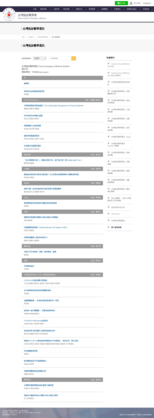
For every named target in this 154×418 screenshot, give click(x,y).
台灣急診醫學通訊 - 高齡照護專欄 (118, 181)
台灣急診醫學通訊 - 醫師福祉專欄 (118, 190)
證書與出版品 (131, 9)
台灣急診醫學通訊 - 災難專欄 (118, 163)
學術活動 (66, 9)
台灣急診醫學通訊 (42, 37)
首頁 (35, 9)
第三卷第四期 (116, 227)
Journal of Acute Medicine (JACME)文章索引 (118, 74)
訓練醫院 (104, 9)
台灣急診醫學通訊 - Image (121, 137)
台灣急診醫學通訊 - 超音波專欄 (118, 129)
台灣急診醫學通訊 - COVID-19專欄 (116, 145)
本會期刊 (117, 9)
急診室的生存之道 (118, 207)
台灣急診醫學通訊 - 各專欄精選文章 (118, 92)
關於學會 (43, 9)
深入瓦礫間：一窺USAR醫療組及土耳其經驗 (119, 199)
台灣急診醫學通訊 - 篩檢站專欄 (118, 154)
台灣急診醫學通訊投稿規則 (118, 83)
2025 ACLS (115, 214)
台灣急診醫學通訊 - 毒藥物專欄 (118, 172)
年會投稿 (146, 9)
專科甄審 (92, 9)
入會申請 (56, 9)
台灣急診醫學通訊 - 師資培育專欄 (118, 101)
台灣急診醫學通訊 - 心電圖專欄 (118, 111)
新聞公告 (79, 9)
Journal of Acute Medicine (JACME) (118, 65)
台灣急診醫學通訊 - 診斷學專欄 (118, 120)
